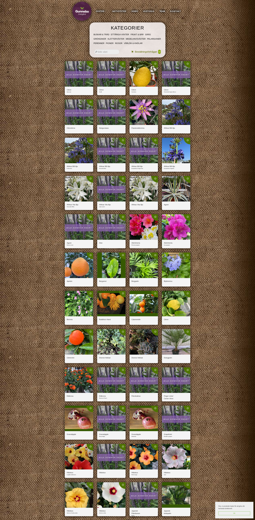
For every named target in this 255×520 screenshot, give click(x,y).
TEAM (162, 11)
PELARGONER (154, 39)
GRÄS (148, 34)
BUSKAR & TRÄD (101, 34)
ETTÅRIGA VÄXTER (120, 34)
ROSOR (118, 43)
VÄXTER (100, 11)
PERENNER (99, 43)
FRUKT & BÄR (137, 34)
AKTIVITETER (119, 11)
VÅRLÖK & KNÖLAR (133, 43)
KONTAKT (175, 11)
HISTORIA (148, 11)
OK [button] (234, 513)
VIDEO (134, 11)
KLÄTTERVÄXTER (116, 39)
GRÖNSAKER (100, 39)
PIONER (109, 43)
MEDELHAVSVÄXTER (136, 39)
